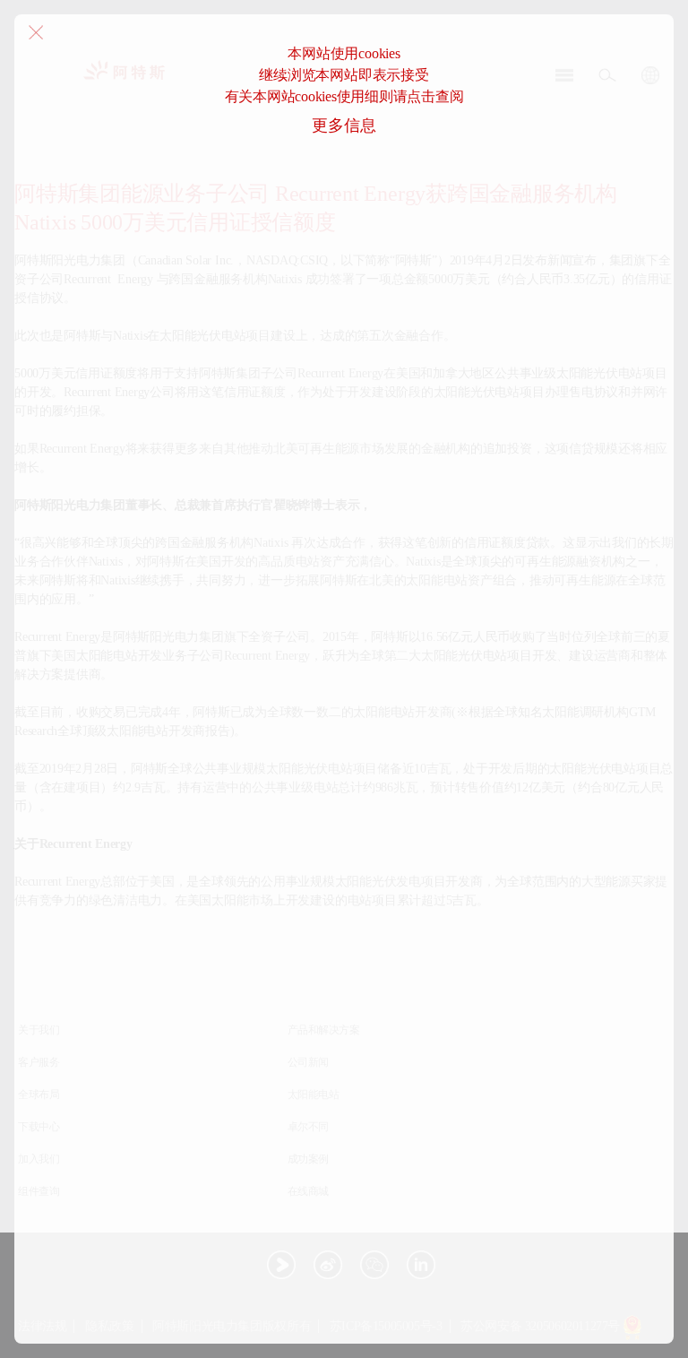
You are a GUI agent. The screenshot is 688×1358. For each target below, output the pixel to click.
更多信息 (343, 125)
